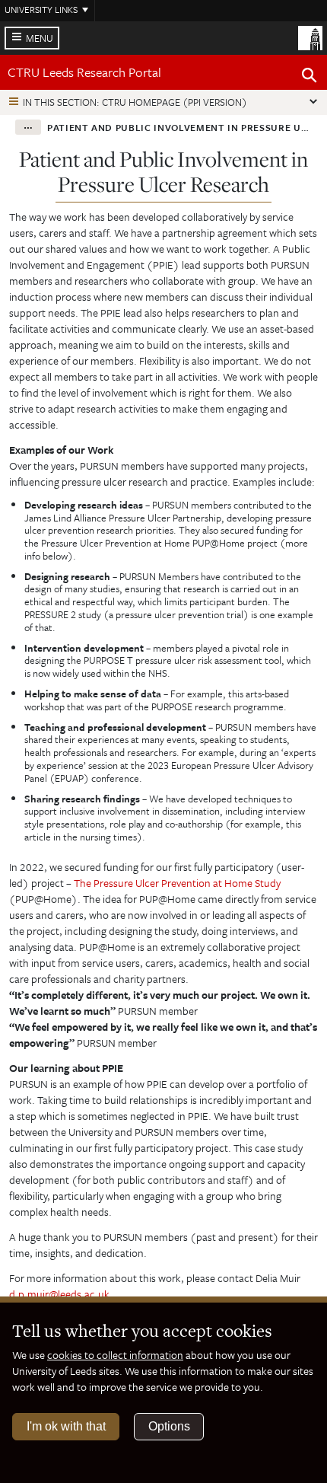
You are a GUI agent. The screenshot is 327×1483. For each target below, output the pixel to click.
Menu (39, 38)
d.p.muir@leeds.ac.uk (59, 1294)
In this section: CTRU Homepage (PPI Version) (135, 102)
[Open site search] (309, 77)
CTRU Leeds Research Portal (84, 71)
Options (169, 1426)
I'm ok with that (66, 1426)
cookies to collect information (115, 1355)
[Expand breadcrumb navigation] (28, 127)
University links (41, 9)
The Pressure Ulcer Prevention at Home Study (177, 883)
